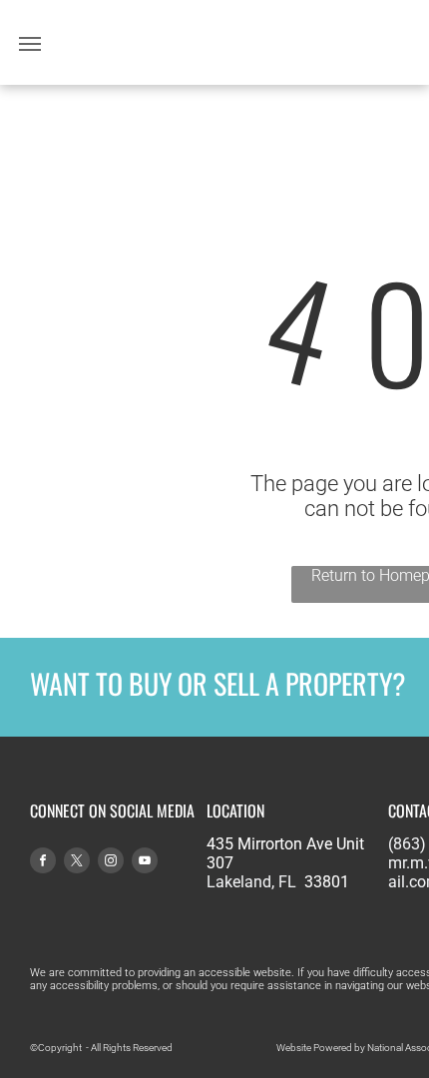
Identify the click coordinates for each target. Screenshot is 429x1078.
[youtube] (145, 862)
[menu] (30, 44)
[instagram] (111, 862)
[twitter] (77, 862)
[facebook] (43, 862)
